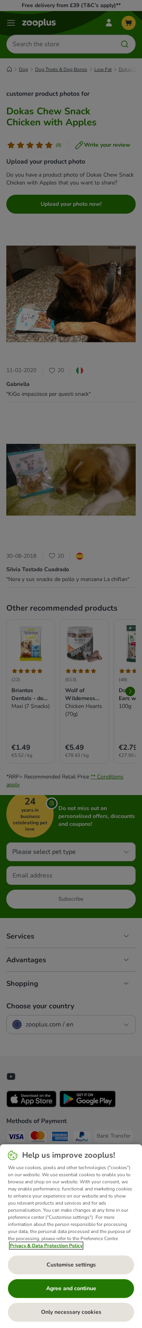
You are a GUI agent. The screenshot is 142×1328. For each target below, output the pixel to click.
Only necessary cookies (71, 1312)
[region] (71, 1236)
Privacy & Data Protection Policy (46, 1245)
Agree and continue (71, 1288)
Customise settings (71, 1264)
